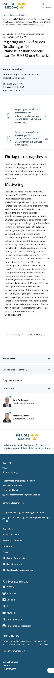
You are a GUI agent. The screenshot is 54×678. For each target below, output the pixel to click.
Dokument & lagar (17, 15)
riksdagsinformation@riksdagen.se (23, 494)
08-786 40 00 (12, 472)
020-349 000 (12, 490)
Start (4, 15)
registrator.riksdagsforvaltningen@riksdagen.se (28, 519)
